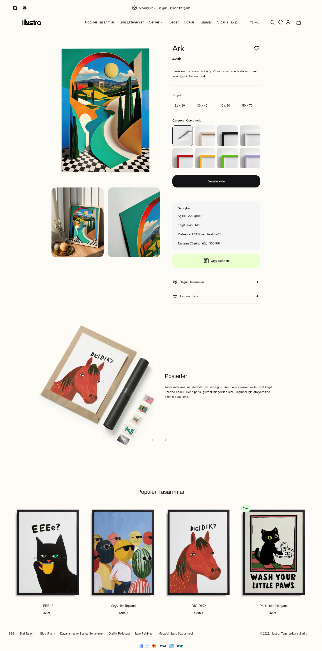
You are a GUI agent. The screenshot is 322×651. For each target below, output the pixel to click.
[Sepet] (298, 22)
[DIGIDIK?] (199, 553)
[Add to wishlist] (257, 48)
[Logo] (32, 22)
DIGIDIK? (199, 606)
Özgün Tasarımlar (191, 282)
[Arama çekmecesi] (272, 22)
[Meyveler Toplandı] (123, 553)
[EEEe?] (48, 553)
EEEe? (48, 606)
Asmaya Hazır (189, 296)
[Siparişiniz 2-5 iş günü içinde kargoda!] (161, 8)
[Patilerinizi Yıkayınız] (274, 553)
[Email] (25, 8)
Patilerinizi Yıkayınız (274, 606)
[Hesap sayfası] (288, 22)
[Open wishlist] (280, 22)
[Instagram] (15, 8)
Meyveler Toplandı (123, 606)
